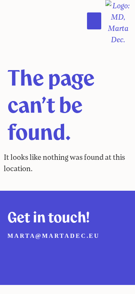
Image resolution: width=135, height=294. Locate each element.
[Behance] (64, 254)
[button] (94, 20)
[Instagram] (48, 254)
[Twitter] (31, 254)
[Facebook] (15, 254)
